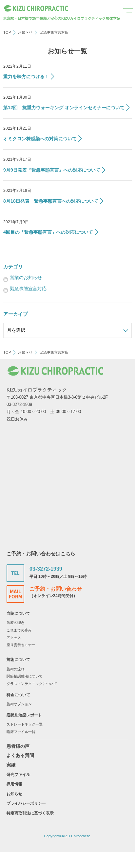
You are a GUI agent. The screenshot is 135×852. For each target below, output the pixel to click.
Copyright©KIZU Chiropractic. (67, 836)
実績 (11, 764)
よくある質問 (20, 755)
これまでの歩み (19, 630)
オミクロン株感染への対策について (40, 138)
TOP (7, 32)
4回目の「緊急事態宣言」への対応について (48, 232)
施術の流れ (16, 669)
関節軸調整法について (25, 676)
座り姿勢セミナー (21, 645)
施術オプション (19, 704)
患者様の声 (18, 746)
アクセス (14, 638)
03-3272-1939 (45, 569)
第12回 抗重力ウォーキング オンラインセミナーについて (64, 107)
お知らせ (25, 32)
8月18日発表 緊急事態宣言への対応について (50, 201)
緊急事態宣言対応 (28, 288)
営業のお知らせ (26, 277)
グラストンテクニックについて (32, 684)
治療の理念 (16, 623)
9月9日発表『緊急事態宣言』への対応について (51, 170)
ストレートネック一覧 (25, 724)
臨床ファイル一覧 (21, 732)
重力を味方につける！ (26, 76)
